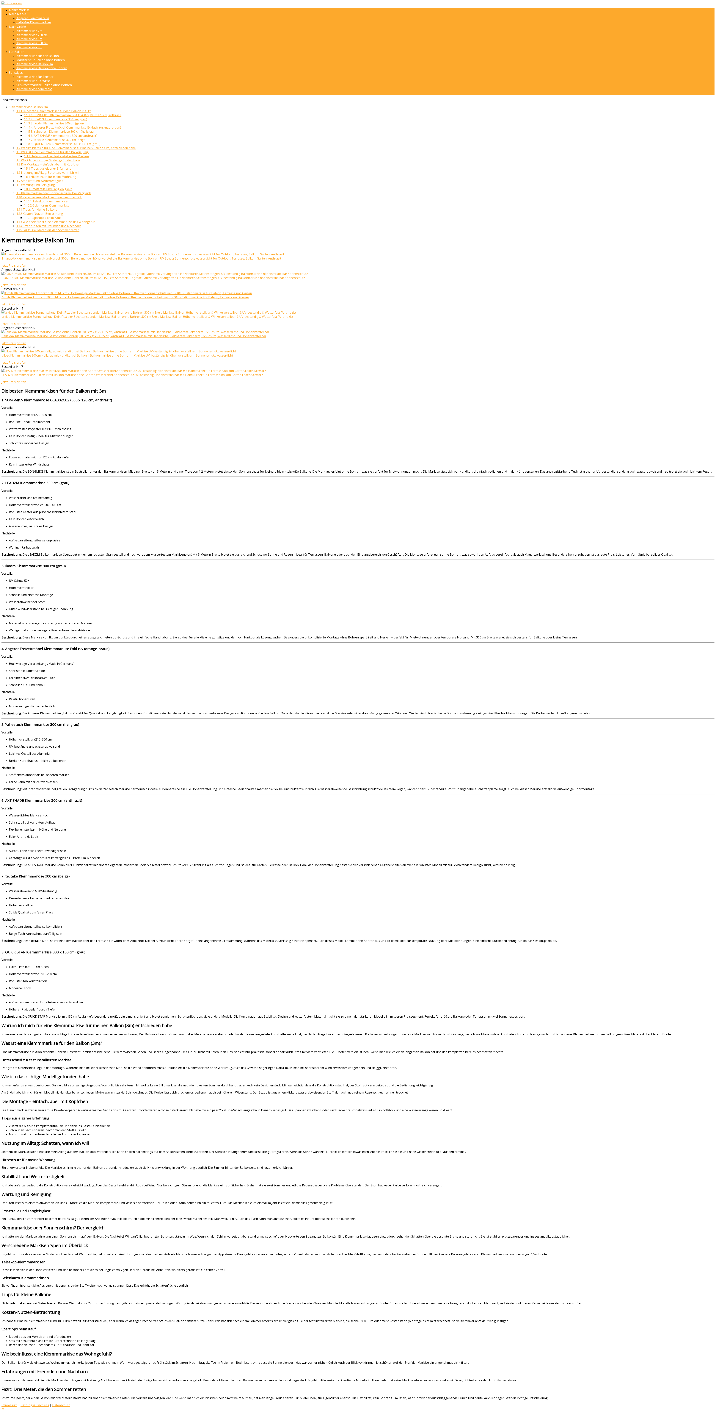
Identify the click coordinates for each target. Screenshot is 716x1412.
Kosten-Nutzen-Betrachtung (39, 214)
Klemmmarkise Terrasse (33, 81)
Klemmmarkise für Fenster (35, 77)
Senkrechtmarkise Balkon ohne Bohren (44, 85)
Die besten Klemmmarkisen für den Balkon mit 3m (53, 111)
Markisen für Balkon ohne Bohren (40, 60)
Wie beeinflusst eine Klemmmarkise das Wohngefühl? (57, 222)
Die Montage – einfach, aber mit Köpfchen (48, 164)
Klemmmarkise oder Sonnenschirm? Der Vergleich (53, 193)
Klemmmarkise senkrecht (34, 89)
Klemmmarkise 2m (29, 31)
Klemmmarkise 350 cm (32, 43)
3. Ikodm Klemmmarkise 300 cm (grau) (54, 123)
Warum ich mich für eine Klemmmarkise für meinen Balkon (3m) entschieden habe (76, 148)
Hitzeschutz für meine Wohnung (50, 177)
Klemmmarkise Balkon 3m (34, 64)
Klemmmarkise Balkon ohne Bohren (41, 68)
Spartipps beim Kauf (42, 218)
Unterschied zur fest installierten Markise (56, 156)
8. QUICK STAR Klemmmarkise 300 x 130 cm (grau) (62, 144)
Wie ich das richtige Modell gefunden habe (48, 160)
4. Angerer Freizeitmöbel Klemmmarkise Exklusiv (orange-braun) (72, 127)
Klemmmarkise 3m (29, 39)
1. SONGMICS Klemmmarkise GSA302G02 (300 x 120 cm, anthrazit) (73, 115)
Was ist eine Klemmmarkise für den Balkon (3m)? (52, 152)
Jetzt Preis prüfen (13, 265)
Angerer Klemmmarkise (32, 18)
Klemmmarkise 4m (29, 47)
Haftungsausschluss (35, 1405)
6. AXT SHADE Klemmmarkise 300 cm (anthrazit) (60, 136)
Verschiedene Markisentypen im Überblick (49, 197)
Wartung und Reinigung (35, 185)
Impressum (9, 1405)
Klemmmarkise (19, 10)
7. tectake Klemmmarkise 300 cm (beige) (55, 140)
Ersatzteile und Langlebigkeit (48, 189)
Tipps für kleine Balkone (36, 209)
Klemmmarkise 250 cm (32, 35)
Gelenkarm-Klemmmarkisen (47, 205)
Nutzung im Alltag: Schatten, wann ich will (47, 173)
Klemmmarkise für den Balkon (37, 56)
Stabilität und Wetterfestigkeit (39, 181)
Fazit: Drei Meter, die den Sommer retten (47, 230)
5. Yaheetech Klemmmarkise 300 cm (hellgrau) (59, 131)
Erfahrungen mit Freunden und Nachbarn (48, 226)
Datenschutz (61, 1405)
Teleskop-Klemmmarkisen (46, 201)
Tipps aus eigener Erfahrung (47, 168)
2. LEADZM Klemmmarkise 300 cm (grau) (55, 119)
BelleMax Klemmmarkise (33, 22)
